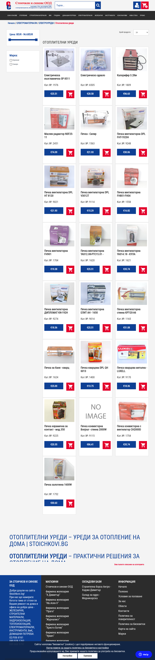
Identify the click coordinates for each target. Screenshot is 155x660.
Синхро (15, 64)
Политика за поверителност (126, 617)
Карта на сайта (126, 628)
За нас (122, 601)
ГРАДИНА (57, 15)
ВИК (50, 15)
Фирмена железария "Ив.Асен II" (57, 601)
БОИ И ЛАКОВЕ (12, 15)
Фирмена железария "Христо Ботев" (57, 626)
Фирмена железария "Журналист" (57, 617)
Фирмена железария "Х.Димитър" (57, 593)
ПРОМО (142, 15)
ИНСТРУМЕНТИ (110, 15)
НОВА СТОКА (133, 15)
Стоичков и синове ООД (59, 586)
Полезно (123, 591)
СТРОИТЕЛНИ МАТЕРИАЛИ (38, 15)
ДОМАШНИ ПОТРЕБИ (69, 15)
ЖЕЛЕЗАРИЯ (99, 15)
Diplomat (16, 60)
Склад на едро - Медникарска (91, 596)
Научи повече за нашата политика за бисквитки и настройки (77, 647)
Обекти (122, 606)
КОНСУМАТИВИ (122, 15)
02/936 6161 (16, 637)
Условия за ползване (130, 596)
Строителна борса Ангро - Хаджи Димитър (96, 588)
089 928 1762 (16, 640)
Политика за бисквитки (131, 624)
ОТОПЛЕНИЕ (23, 15)
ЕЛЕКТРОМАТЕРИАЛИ (85, 15)
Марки (122, 633)
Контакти (123, 610)
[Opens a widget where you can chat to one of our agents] (143, 654)
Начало (122, 586)
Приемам (88, 656)
